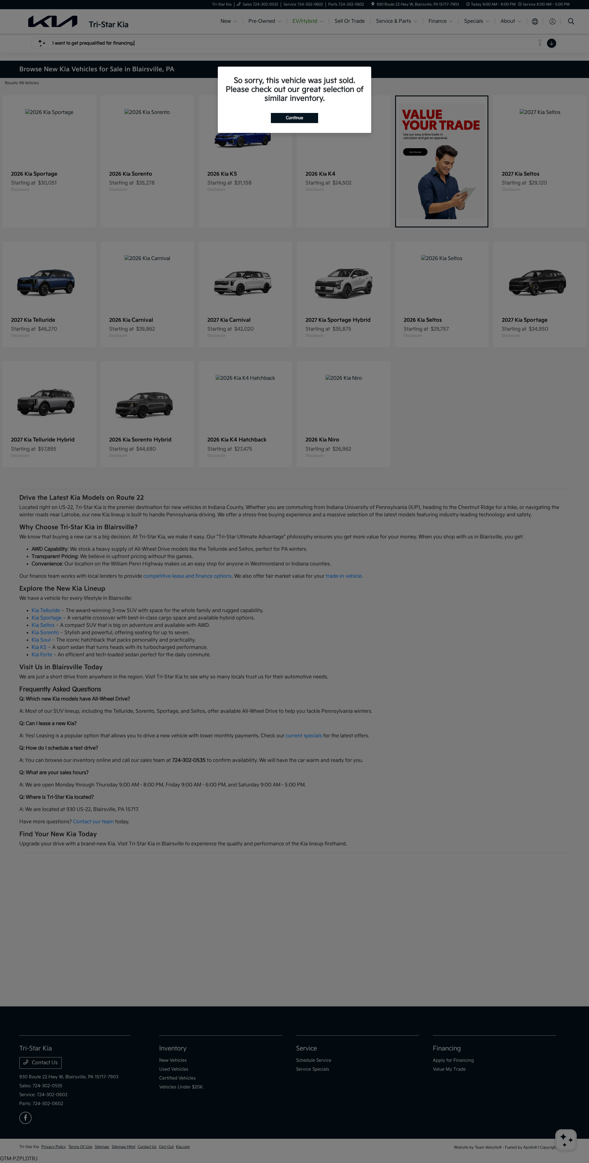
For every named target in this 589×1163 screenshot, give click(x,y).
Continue (294, 117)
